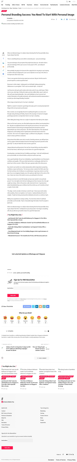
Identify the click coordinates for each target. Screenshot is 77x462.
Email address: (10, 288)
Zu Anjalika (9, 18)
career (14, 272)
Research (29, 376)
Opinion (23, 376)
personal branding (25, 272)
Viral (3, 378)
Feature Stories (63, 376)
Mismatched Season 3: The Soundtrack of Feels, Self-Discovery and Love (27, 235)
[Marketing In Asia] (5, 454)
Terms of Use (23, 298)
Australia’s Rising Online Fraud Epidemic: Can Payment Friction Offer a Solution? (47, 382)
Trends (13, 376)
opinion (18, 272)
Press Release (6, 376)
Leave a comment (42, 358)
